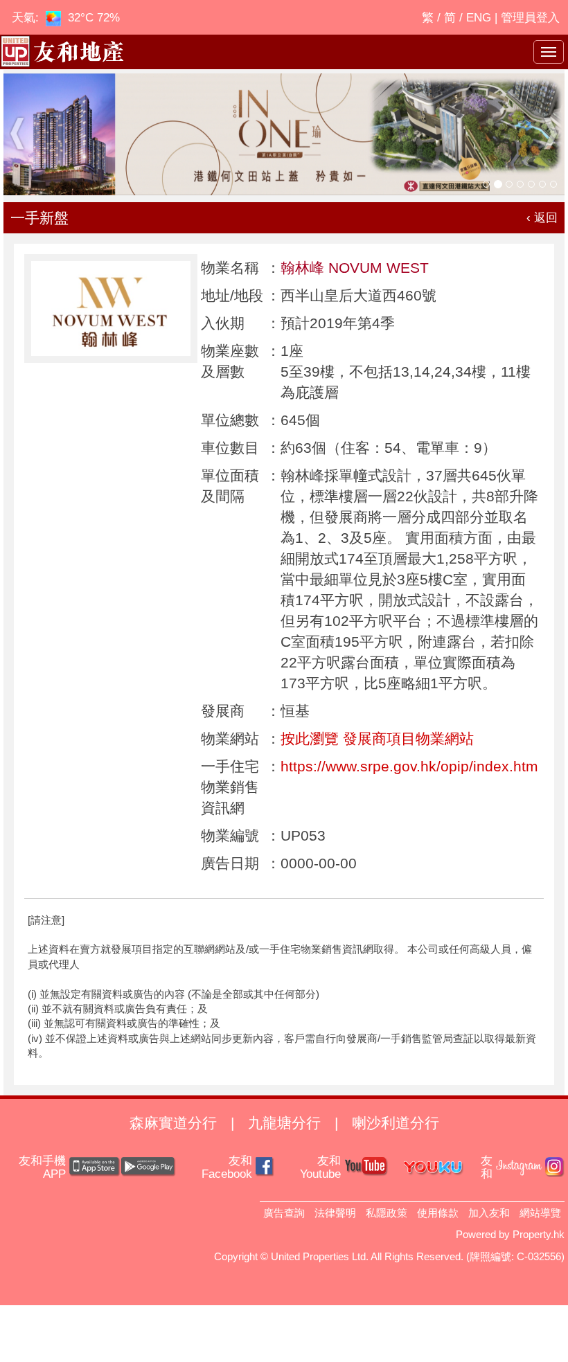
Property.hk (539, 1234)
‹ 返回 (542, 217)
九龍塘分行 (284, 1123)
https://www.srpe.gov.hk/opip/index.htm (409, 766)
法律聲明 (335, 1213)
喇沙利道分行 (395, 1123)
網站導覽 (540, 1213)
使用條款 (438, 1213)
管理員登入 (530, 17)
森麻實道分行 (173, 1123)
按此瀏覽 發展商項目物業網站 (377, 738)
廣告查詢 (284, 1213)
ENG (478, 17)
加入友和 (489, 1213)
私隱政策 (386, 1213)
